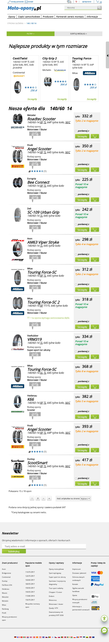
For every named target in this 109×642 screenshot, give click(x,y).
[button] (104, 618)
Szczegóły (32, 99)
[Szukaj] (99, 8)
